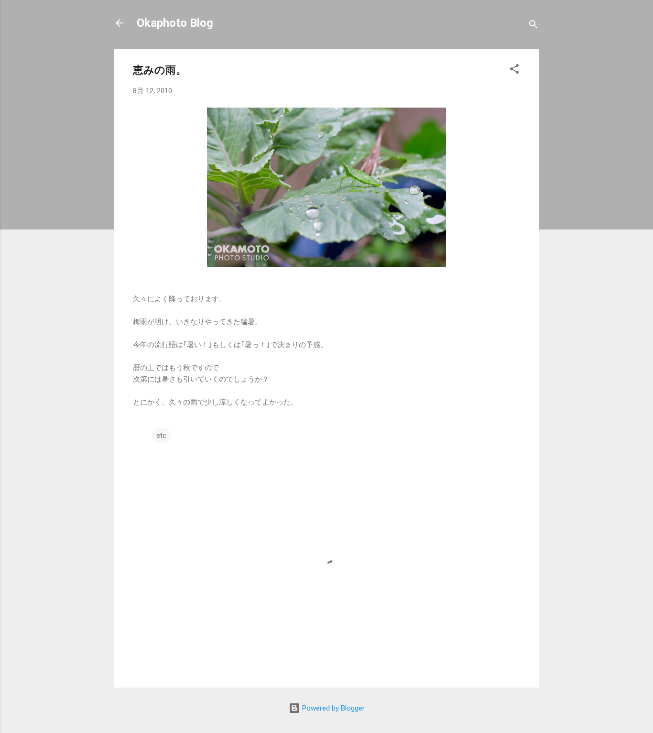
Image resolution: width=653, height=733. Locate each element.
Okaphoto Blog (175, 23)
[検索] (533, 26)
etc (161, 435)
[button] (514, 70)
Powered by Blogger (332, 708)
